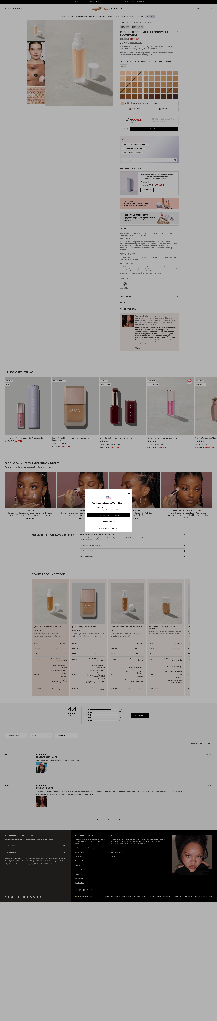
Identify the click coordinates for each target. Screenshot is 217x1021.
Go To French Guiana (108, 522)
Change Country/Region (108, 528)
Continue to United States (108, 515)
